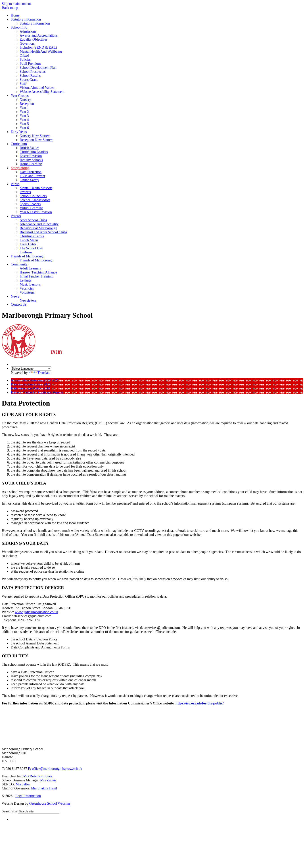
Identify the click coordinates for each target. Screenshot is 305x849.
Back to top (10, 8)
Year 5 (24, 124)
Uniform (26, 252)
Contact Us (19, 304)
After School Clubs (33, 220)
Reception (27, 104)
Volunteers (27, 292)
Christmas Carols (32, 236)
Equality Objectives (33, 39)
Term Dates (28, 244)
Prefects (25, 192)
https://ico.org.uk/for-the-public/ (199, 703)
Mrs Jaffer (23, 784)
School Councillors (33, 196)
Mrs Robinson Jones (37, 776)
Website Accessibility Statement (42, 91)
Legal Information (28, 796)
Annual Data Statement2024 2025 (35, 380)
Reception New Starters (36, 140)
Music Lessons (30, 284)
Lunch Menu (29, 240)
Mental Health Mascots (36, 188)
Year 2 (24, 112)
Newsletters (28, 300)
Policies (25, 59)
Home (15, 15)
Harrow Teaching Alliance (38, 272)
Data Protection (31, 172)
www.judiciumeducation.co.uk (36, 612)
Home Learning (31, 164)
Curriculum (19, 144)
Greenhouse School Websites (49, 803)
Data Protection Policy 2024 (30, 384)
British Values (29, 148)
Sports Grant (29, 79)
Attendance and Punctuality (39, 224)
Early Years (19, 132)
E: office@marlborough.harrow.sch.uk (55, 768)
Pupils (15, 184)
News (15, 296)
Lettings (25, 280)
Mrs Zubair (48, 780)
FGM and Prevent (32, 176)
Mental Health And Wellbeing (41, 51)
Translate (44, 373)
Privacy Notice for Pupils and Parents (37, 392)
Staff (23, 83)
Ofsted (24, 55)
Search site (9, 811)
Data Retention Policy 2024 (30, 388)
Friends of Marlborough (27, 256)
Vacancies (27, 288)
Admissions (28, 31)
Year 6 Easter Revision (36, 212)
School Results (30, 75)
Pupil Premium (30, 63)
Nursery (25, 99)
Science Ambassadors (35, 200)
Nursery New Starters (35, 136)
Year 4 (24, 120)
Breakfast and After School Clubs (43, 232)
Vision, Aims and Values (37, 87)
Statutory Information (26, 19)
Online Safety (29, 180)
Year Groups (20, 95)
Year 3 (24, 116)
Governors (27, 43)
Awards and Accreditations (39, 35)
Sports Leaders (30, 204)
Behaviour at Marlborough (38, 228)
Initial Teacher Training (36, 276)
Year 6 (24, 128)
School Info (19, 27)
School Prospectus (33, 71)
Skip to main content (16, 4)
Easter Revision (31, 156)
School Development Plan (38, 67)
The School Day (31, 248)
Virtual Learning (31, 208)
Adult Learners (30, 268)
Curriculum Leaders (34, 152)
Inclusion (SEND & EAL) (38, 47)
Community (19, 264)
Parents (16, 216)
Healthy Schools (31, 160)
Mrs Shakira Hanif (44, 788)
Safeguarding (20, 168)
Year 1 (24, 108)
